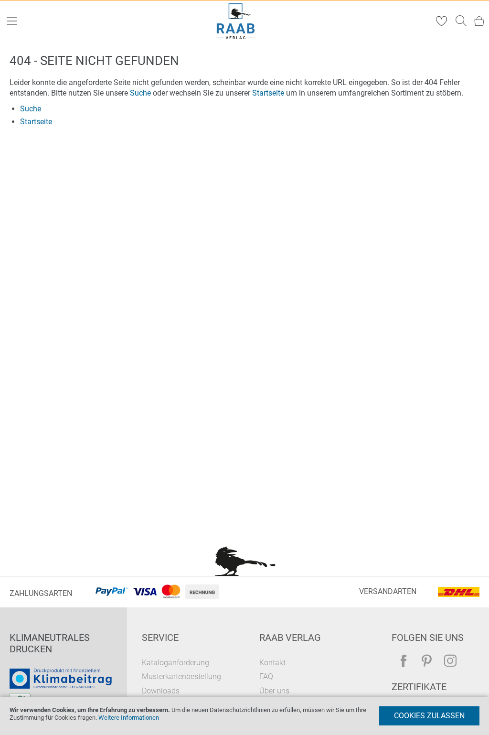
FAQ (266, 676)
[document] (244, 715)
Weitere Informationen (128, 717)
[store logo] (236, 21)
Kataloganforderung (175, 662)
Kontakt (272, 662)
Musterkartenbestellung (181, 676)
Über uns (274, 690)
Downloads (161, 690)
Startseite (268, 92)
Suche (140, 92)
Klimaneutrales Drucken (50, 643)
